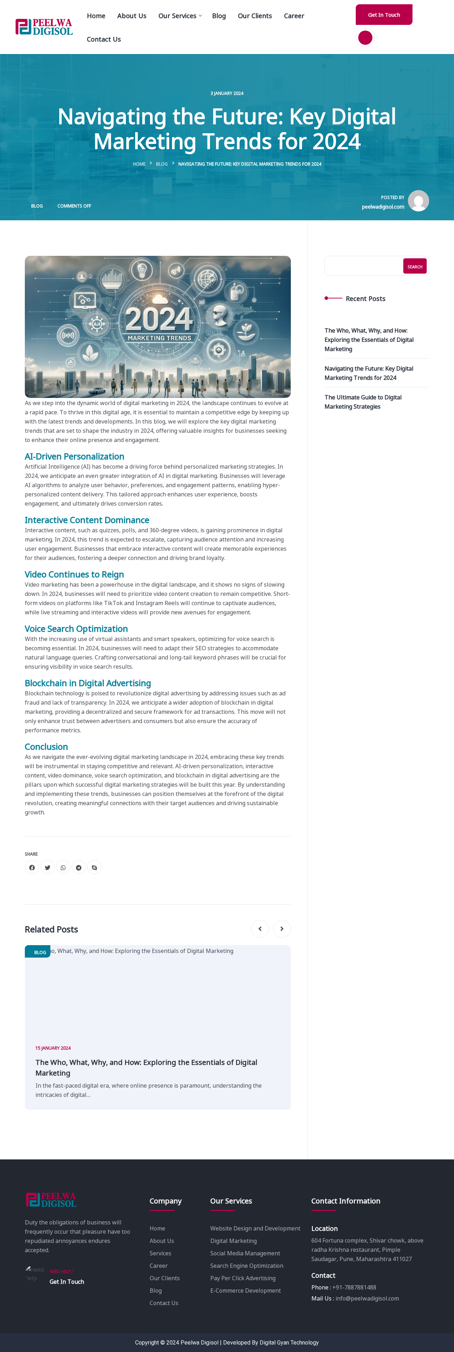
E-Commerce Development (245, 1290)
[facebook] (32, 867)
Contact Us (164, 1303)
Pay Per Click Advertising (243, 1278)
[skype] (94, 867)
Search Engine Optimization (246, 1265)
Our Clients (165, 1278)
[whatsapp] (63, 867)
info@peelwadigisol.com (367, 1298)
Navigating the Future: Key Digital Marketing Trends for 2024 (369, 372)
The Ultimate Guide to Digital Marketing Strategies (363, 401)
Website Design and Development (255, 1228)
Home (139, 164)
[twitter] (47, 867)
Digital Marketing (233, 1240)
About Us (162, 1240)
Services (160, 1253)
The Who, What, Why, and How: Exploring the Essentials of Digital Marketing (146, 1067)
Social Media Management (245, 1253)
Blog (162, 164)
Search (415, 266)
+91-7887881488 (354, 1287)
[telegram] (79, 867)
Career (159, 1265)
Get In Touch (384, 14)
